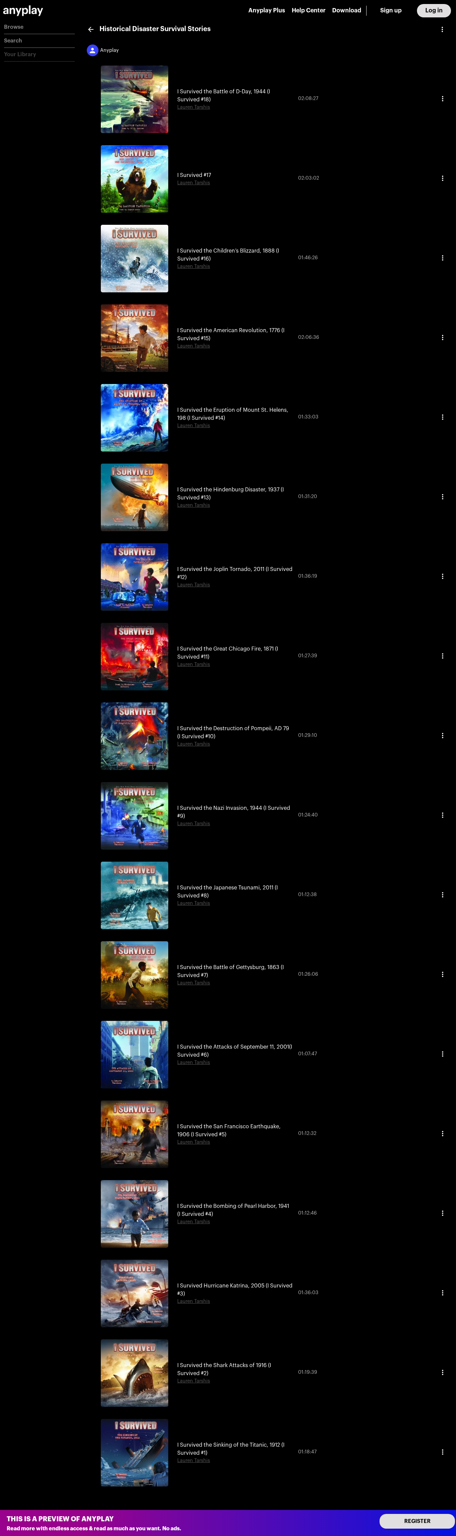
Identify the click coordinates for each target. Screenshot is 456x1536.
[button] (39, 27)
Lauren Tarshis (193, 107)
